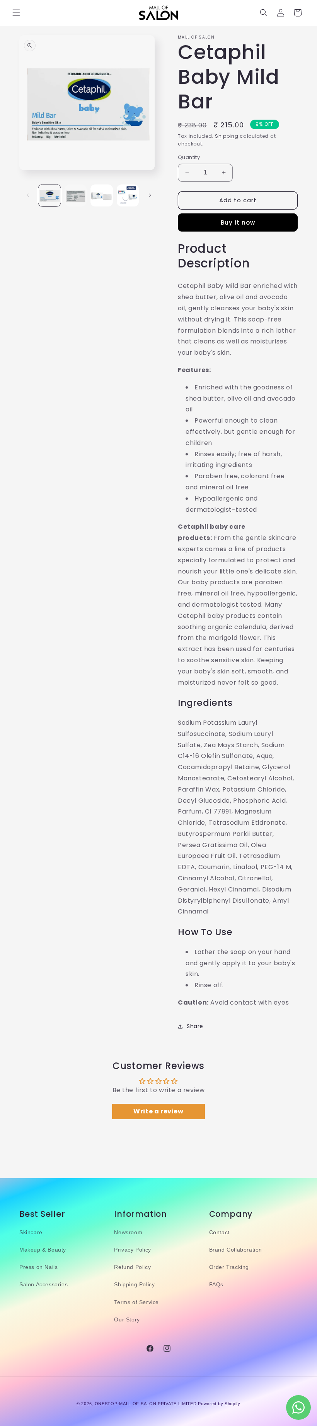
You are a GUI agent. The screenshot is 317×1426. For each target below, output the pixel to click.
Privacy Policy (132, 1250)
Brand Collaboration (235, 1250)
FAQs (216, 1284)
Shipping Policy (134, 1284)
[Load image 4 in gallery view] (128, 195)
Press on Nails (38, 1267)
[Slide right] (149, 195)
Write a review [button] (158, 1111)
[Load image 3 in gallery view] (101, 195)
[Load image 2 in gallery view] (76, 195)
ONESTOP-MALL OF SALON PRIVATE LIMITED (146, 1403)
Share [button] (195, 1026)
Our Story (127, 1319)
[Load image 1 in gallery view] (49, 195)
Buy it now (238, 222)
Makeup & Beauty (42, 1250)
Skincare (31, 1232)
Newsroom (128, 1232)
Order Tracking (229, 1267)
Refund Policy (132, 1267)
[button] (16, 12)
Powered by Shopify (219, 1403)
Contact (219, 1232)
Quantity (189, 157)
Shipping (227, 136)
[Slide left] (27, 195)
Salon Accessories (43, 1284)
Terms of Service (136, 1302)
